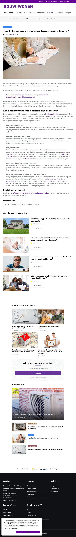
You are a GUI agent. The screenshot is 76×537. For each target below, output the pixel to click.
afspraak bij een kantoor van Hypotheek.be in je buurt (31, 193)
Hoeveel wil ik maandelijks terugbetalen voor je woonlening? (27, 95)
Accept (34, 532)
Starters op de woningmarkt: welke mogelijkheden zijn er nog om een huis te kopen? (50, 351)
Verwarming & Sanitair (20, 390)
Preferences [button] (14, 528)
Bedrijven (68, 13)
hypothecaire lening (27, 204)
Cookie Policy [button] (19, 526)
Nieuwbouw (59, 13)
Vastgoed (50, 13)
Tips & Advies (27, 18)
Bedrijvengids (54, 491)
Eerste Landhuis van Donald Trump (12, 486)
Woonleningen (19, 18)
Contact (41, 1)
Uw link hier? (30, 497)
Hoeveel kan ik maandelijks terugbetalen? (20, 97)
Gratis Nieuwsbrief (8, 515)
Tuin (25, 13)
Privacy (29, 512)
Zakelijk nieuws (55, 488)
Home (5, 13)
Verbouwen (31, 13)
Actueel (11, 13)
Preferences (9, 532)
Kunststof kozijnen (32, 491)
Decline (21, 532)
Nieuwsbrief (54, 1)
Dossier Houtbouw (32, 486)
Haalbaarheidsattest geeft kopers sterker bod (43, 438)
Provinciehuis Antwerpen (9, 493)
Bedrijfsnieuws (55, 486)
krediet (37, 204)
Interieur (19, 13)
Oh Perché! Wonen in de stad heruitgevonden (10, 496)
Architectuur (41, 13)
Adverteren (47, 1)
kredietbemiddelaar (52, 114)
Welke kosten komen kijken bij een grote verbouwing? (45, 449)
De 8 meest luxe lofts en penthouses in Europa (13, 489)
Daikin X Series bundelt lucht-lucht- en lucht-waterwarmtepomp (35, 414)
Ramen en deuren (31, 488)
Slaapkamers (32, 423)
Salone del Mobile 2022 (9, 500)
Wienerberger (30, 494)
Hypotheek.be (14, 34)
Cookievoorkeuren (31, 515)
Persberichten (7, 512)
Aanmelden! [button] (38, 373)
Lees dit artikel (37, 228)
